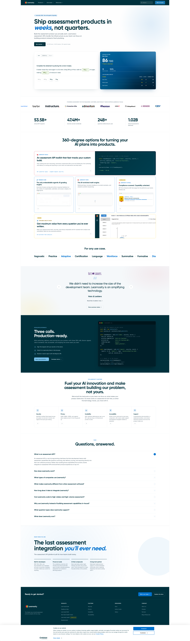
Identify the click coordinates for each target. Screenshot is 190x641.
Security (90, 606)
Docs (116, 606)
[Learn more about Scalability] (86, 423)
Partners (144, 612)
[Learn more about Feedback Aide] (38, 208)
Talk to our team (144, 594)
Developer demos (55, 359)
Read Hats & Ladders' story (94, 300)
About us (144, 606)
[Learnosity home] (29, 3)
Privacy (90, 609)
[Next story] (131, 287)
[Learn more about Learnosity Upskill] (120, 208)
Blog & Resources (146, 614)
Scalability (90, 612)
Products (40, 2)
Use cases (49, 2)
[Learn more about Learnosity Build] (90, 170)
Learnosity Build (65, 606)
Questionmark (64, 620)
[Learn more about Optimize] (90, 233)
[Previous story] (59, 287)
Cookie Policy (99, 634)
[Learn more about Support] (135, 423)
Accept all (143, 628)
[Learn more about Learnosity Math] (79, 208)
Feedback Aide (65, 609)
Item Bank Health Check (67, 614)
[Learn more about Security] (37, 423)
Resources (58, 2)
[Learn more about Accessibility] (110, 423)
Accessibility (91, 614)
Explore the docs (158, 594)
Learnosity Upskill (68, 617)
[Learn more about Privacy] (62, 423)
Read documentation (40, 359)
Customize (143, 632)
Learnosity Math (65, 612)
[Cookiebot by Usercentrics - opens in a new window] (43, 638)
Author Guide (118, 609)
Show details (56, 638)
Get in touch (160, 2)
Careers (144, 609)
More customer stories (94, 307)
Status (116, 612)
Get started (39, 44)
